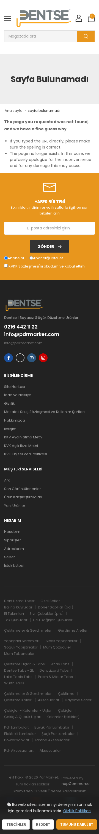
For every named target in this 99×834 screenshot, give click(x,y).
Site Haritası (14, 386)
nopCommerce (76, 783)
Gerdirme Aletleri (73, 630)
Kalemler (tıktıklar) (63, 717)
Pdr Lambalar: (16, 727)
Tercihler (16, 824)
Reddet (43, 824)
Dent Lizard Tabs (54, 670)
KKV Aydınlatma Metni (23, 437)
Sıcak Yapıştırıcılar (62, 641)
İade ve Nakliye (17, 395)
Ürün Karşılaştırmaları (23, 497)
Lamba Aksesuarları (52, 740)
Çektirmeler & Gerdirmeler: (28, 630)
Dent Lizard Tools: (19, 600)
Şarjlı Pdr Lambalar (58, 733)
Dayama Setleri (78, 700)
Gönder (46, 246)
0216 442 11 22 (21, 326)
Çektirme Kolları (18, 700)
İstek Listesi (14, 565)
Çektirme (66, 693)
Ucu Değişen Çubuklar (53, 620)
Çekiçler (65, 710)
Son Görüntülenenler (22, 488)
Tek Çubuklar (16, 620)
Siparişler (12, 540)
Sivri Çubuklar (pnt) (46, 613)
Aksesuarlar (48, 700)
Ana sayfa (14, 110)
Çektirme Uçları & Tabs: (25, 664)
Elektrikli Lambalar (20, 733)
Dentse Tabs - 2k (19, 670)
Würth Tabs (14, 683)
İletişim (10, 428)
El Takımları (14, 613)
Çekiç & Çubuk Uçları (22, 717)
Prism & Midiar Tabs (55, 677)
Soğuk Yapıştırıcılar (21, 647)
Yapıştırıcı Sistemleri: (22, 641)
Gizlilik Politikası (77, 811)
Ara (7, 480)
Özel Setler (50, 601)
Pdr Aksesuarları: (19, 750)
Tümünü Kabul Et (77, 824)
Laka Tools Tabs (18, 677)
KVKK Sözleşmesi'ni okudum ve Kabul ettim (47, 266)
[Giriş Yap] (78, 19)
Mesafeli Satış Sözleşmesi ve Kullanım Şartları (44, 411)
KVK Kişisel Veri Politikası (25, 454)
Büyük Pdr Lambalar (52, 727)
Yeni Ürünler (14, 505)
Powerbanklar (16, 740)
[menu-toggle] (7, 18)
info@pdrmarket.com (31, 334)
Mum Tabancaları (19, 653)
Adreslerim (14, 548)
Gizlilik (9, 403)
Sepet (9, 557)
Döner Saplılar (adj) (55, 607)
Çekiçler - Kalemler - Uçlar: (28, 710)
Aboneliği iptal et (48, 258)
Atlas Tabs (60, 664)
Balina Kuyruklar (18, 607)
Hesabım (12, 531)
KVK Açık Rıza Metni (21, 445)
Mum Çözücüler (57, 647)
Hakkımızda (14, 420)
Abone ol (16, 258)
